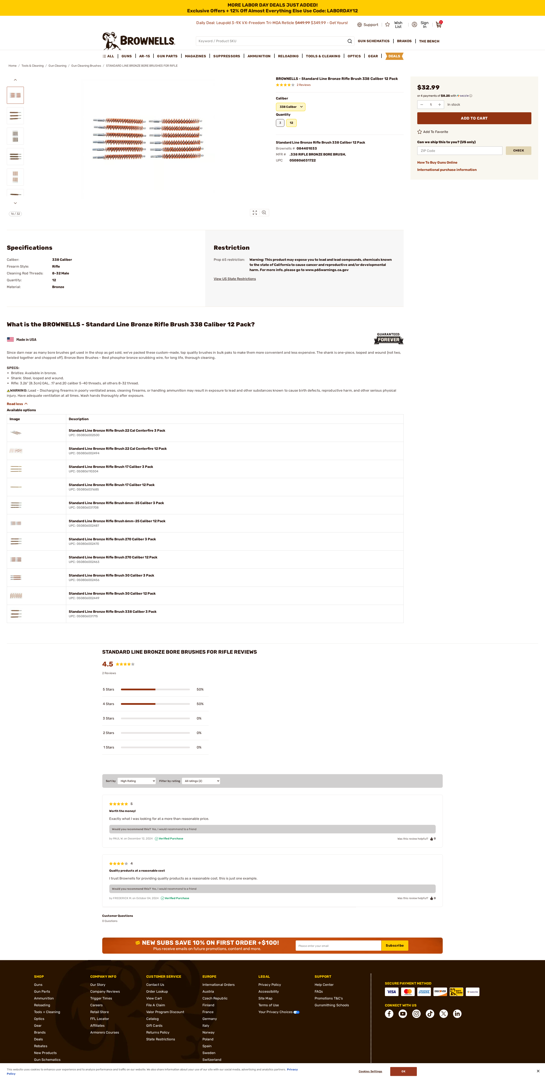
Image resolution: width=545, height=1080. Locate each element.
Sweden (209, 1053)
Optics (39, 1019)
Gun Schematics (47, 1060)
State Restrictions (160, 1039)
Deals (38, 1039)
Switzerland (212, 1060)
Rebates (40, 1046)
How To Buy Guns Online (437, 162)
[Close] (538, 1071)
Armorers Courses (104, 1032)
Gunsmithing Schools (332, 1005)
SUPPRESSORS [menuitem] (226, 56)
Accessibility (268, 991)
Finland (208, 1005)
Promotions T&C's (329, 998)
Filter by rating (169, 781)
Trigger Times (101, 998)
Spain (207, 1046)
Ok (403, 1071)
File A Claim (155, 1005)
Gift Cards (154, 1026)
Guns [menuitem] (127, 56)
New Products (45, 1053)
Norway (208, 1032)
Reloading (42, 1005)
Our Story (98, 985)
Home (13, 66)
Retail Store (99, 1012)
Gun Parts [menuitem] (167, 56)
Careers (96, 1005)
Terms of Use (268, 1005)
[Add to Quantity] (439, 104)
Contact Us (155, 985)
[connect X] (443, 1013)
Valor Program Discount (165, 1012)
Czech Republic (215, 998)
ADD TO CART (474, 118)
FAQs (319, 991)
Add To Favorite (435, 132)
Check (518, 150)
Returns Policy (157, 1032)
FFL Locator (99, 1019)
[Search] (349, 41)
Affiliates (97, 1026)
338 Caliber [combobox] (288, 107)
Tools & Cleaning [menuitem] (323, 56)
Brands (40, 1032)
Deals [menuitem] (394, 56)
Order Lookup (157, 991)
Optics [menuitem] (354, 56)
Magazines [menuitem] (195, 56)
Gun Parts (42, 991)
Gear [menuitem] (373, 56)
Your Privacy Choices (275, 1012)
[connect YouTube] (403, 1013)
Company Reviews (105, 991)
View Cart (154, 998)
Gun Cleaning (57, 66)
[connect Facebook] (389, 1013)
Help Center (324, 985)
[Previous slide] (15, 79)
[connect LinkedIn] (457, 1013)
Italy (205, 1026)
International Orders (218, 985)
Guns (38, 985)
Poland (208, 1039)
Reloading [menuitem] (288, 56)
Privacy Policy (269, 985)
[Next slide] (15, 203)
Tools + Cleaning (47, 1012)
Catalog (152, 1019)
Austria (208, 991)
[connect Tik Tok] (430, 1013)
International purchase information (447, 170)
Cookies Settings (370, 1071)
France (208, 1012)
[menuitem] (110, 56)
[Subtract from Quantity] (421, 104)
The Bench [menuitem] (429, 41)
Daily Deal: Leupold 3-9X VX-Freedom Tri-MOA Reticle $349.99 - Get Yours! (272, 22)
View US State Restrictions (235, 279)
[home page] (139, 41)
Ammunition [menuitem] (259, 56)
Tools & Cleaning (33, 66)
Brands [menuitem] (404, 41)
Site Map (265, 998)
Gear (38, 1026)
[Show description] (17, 404)
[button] (421, 25)
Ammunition (44, 998)
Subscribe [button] (395, 945)
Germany (209, 1019)
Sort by (111, 781)
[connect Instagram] (416, 1013)
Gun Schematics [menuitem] (374, 41)
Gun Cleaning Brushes (86, 66)
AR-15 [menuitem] (144, 56)
